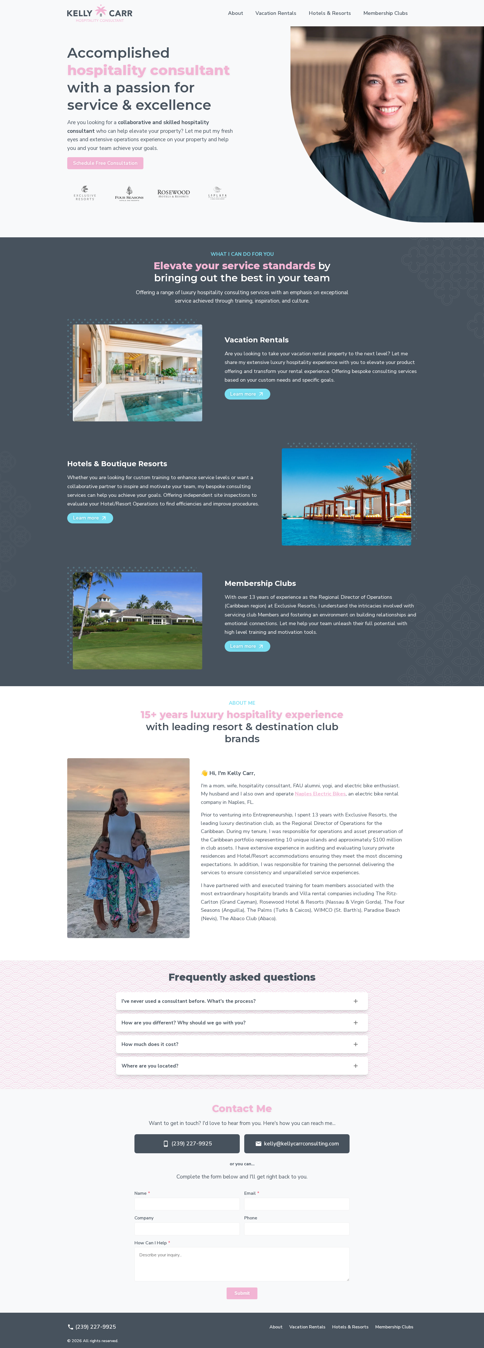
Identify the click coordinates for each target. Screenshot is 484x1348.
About (235, 13)
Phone (250, 1218)
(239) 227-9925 (191, 1143)
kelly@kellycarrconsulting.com (301, 1143)
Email (250, 1193)
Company (143, 1218)
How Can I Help (150, 1243)
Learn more (243, 394)
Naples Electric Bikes (320, 793)
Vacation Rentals (275, 13)
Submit (242, 1293)
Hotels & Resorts (330, 13)
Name (140, 1193)
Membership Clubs (385, 13)
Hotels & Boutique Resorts (117, 463)
